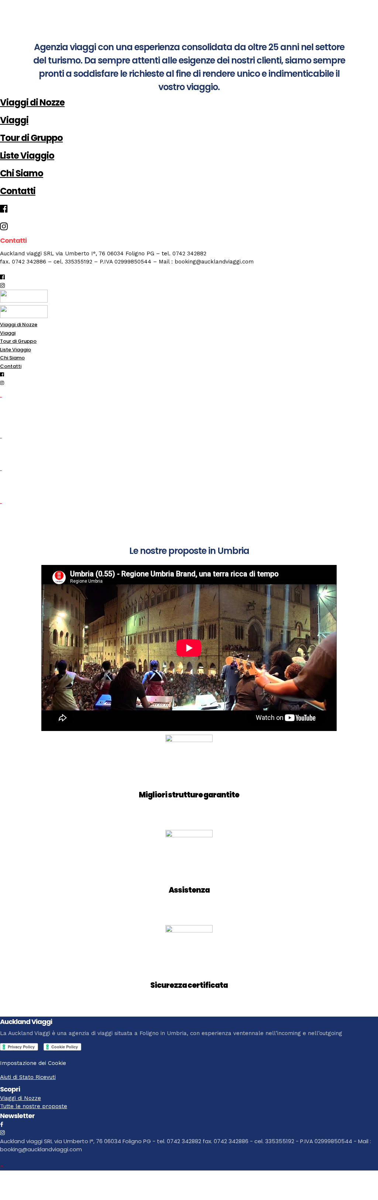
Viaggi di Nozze (32, 102)
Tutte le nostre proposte (33, 1106)
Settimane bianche (40, 519)
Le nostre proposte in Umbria (189, 551)
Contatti (17, 191)
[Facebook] (1, 1124)
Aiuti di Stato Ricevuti (28, 1077)
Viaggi (14, 120)
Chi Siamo (21, 173)
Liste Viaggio (27, 155)
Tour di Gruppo (31, 138)
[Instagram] (2, 285)
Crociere (17, 486)
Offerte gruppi (29, 454)
